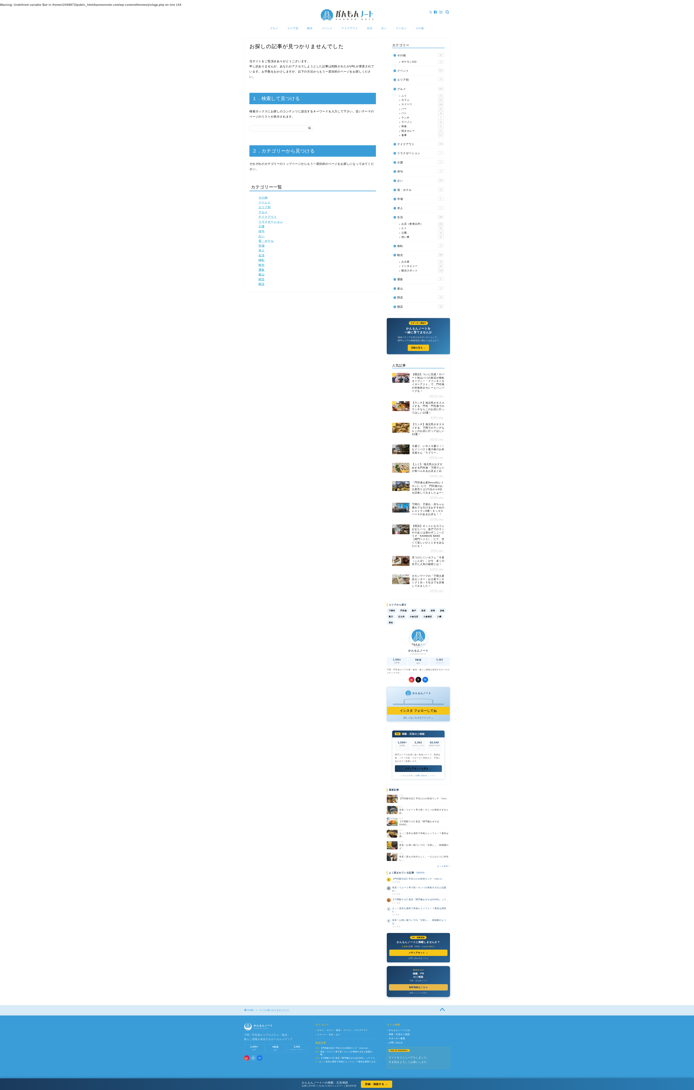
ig (411, 679)
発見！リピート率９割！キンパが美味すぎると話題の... (419, 889)
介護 (261, 226)
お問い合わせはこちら (418, 958)
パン (421, 113)
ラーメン (421, 122)
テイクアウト (350, 28)
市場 (261, 245)
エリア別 (292, 28)
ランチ (421, 117)
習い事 (421, 237)
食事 (421, 135)
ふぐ (421, 95)
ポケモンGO (421, 61)
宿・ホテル (266, 240)
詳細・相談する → (376, 1084)
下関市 (392, 610)
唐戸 (414, 610)
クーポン (401, 28)
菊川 (391, 616)
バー (421, 108)
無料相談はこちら (418, 987)
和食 (421, 126)
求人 (261, 250)
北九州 (401, 616)
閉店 (261, 279)
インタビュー (421, 266)
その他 (420, 28)
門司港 (403, 610)
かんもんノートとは (398, 1030)
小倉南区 (427, 616)
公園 (421, 232)
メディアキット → (418, 952)
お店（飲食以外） (421, 224)
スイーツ (421, 104)
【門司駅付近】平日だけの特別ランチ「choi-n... (418, 879)
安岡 (433, 610)
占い (384, 28)
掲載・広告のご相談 (398, 1034)
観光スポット (421, 270)
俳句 (261, 231)
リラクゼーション (270, 221)
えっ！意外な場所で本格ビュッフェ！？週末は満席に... (419, 910)
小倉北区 (414, 616)
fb (425, 679)
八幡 (439, 616)
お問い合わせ (421, 775)
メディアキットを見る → (418, 768)
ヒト (421, 228)
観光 (310, 28)
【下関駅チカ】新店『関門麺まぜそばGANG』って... (420, 899)
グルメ (274, 28)
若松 (391, 622)
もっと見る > (443, 866)
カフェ (421, 100)
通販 (261, 269)
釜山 (261, 274)
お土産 (421, 261)
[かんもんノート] (347, 20)
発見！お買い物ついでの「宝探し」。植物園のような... (419, 921)
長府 (423, 610)
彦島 (442, 610)
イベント (327, 28)
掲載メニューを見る (418, 993)
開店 (261, 284)
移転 (261, 260)
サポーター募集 (396, 1038)
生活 (369, 28)
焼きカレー (421, 131)
